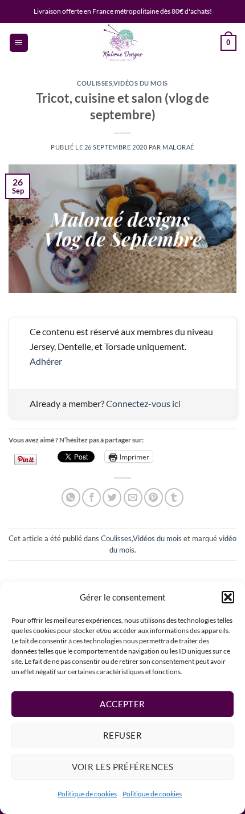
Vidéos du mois (140, 83)
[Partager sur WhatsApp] (71, 497)
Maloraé (178, 147)
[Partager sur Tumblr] (174, 497)
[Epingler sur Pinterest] (153, 497)
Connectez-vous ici (143, 403)
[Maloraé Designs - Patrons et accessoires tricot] (122, 43)
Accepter (122, 704)
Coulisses (94, 83)
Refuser (122, 735)
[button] (228, 597)
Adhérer (46, 361)
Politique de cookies (87, 793)
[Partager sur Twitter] (112, 497)
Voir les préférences (123, 766)
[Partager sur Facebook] (91, 497)
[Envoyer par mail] (133, 497)
